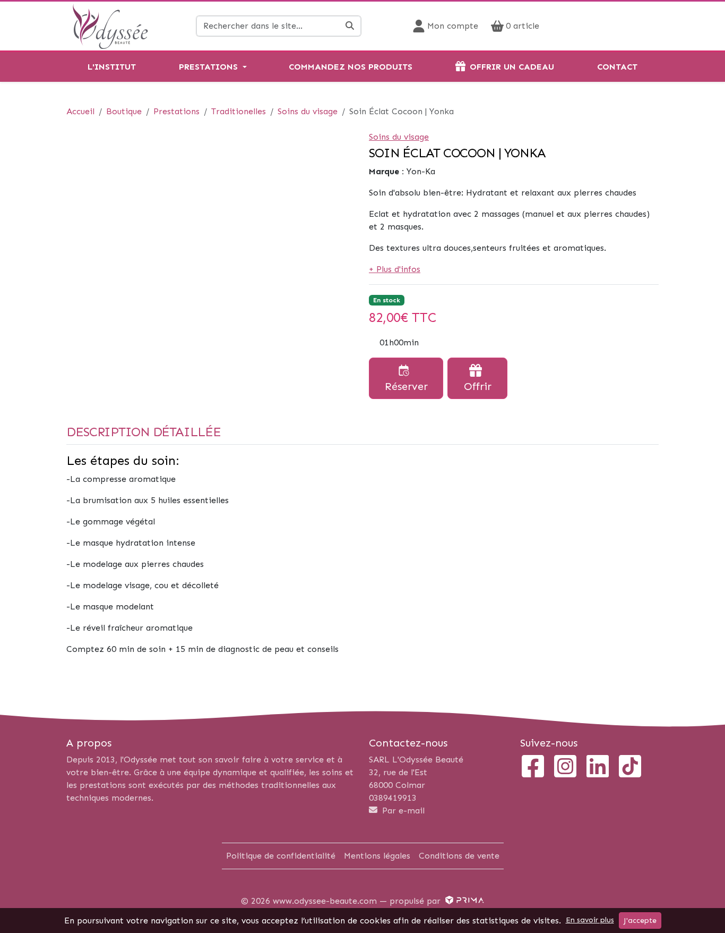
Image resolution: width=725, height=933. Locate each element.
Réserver (406, 386)
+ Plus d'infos (394, 269)
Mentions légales (377, 856)
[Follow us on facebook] (533, 767)
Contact (617, 67)
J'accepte (640, 920)
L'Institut (112, 67)
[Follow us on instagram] (565, 767)
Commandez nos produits (350, 67)
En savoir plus (590, 919)
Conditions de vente (459, 856)
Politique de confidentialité (280, 856)
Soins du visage (399, 137)
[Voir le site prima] (463, 901)
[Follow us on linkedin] (597, 767)
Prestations (208, 67)
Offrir (477, 386)
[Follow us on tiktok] (630, 767)
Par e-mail (402, 810)
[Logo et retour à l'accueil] (110, 25)
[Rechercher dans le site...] (350, 26)
